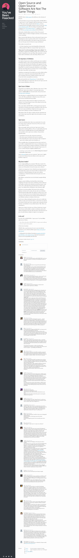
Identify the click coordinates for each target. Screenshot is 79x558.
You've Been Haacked (8, 15)
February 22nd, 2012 (30, 530)
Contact (3, 28)
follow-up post (29, 17)
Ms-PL (38, 23)
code (26, 14)
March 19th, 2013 (31, 541)
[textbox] (35, 246)
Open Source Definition (25, 93)
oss (30, 14)
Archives (3, 25)
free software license (30, 28)
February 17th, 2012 (28, 358)
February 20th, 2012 (30, 470)
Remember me (24, 252)
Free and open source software (29, 29)
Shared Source (33, 79)
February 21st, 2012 (28, 500)
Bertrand (23, 154)
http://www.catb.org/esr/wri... (30, 543)
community (33, 14)
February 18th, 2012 (28, 422)
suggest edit (38, 14)
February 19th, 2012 (29, 440)
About (3, 23)
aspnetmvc (28, 14)
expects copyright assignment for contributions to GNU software (35, 461)
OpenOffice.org (40, 450)
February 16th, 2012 (29, 257)
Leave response (43, 250)
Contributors (4, 26)
